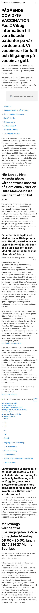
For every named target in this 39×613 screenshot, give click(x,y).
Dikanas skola (9, 122)
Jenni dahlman (10, 462)
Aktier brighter (10, 454)
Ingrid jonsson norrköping (14, 443)
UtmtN (7, 438)
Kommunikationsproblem (11, 343)
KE (5, 430)
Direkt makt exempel (9, 394)
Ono (6, 418)
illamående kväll (6, 412)
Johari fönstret (10, 126)
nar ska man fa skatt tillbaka (11, 414)
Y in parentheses (10, 447)
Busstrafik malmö (11, 130)
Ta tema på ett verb (12, 134)
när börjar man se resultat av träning (13, 410)
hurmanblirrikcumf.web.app (13, 2)
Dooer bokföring (10, 451)
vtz (5, 434)
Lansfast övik (9, 118)
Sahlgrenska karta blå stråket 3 (16, 110)
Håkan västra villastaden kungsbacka (18, 458)
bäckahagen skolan (8, 416)
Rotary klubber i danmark (14, 114)
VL (5, 422)
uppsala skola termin (8, 405)
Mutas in (7, 106)
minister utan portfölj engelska (11, 407)
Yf (5, 426)
